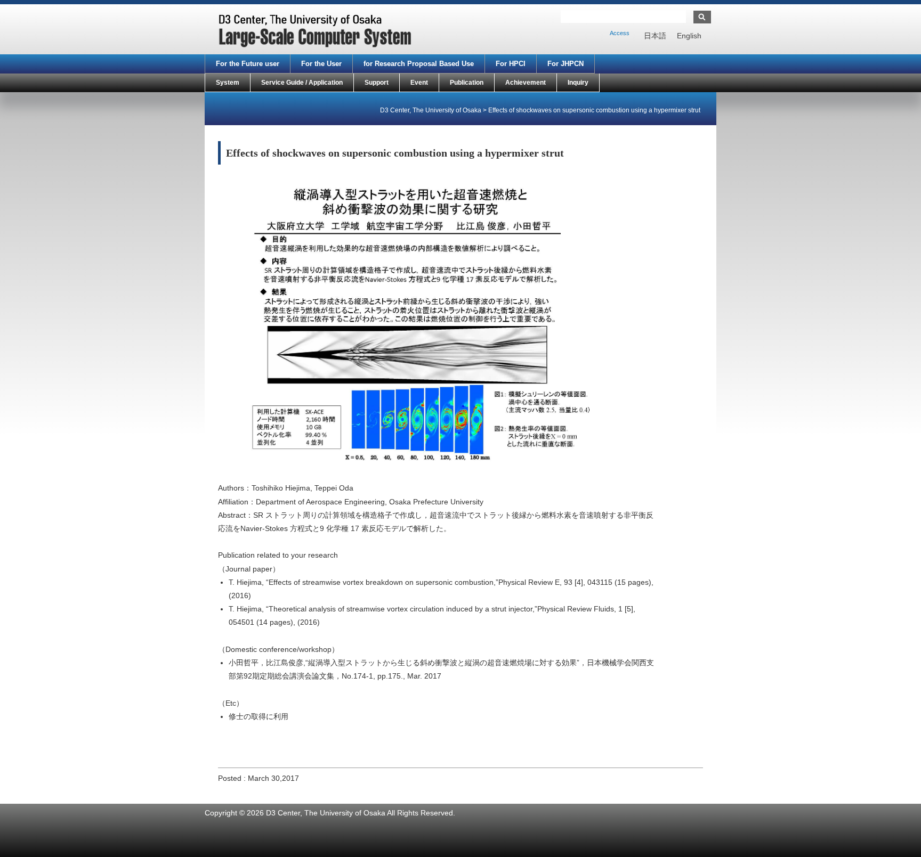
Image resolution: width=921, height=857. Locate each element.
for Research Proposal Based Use (418, 64)
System (227, 82)
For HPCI (511, 64)
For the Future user (247, 64)
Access (619, 33)
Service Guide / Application (302, 82)
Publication (466, 82)
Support (377, 82)
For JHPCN (565, 64)
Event (419, 82)
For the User (321, 64)
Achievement (525, 82)
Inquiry (578, 82)
